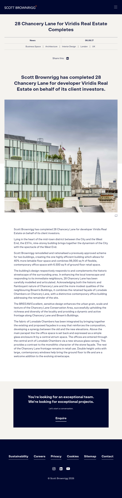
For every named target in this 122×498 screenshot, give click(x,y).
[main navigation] (116, 7)
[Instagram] (54, 469)
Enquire (61, 418)
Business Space (33, 47)
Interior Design (69, 47)
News (33, 40)
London (84, 47)
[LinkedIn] (61, 469)
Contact (107, 456)
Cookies (73, 456)
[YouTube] (68, 469)
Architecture (51, 47)
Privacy (56, 456)
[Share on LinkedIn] (67, 58)
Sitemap (90, 456)
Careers (39, 456)
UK (93, 47)
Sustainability (18, 456)
